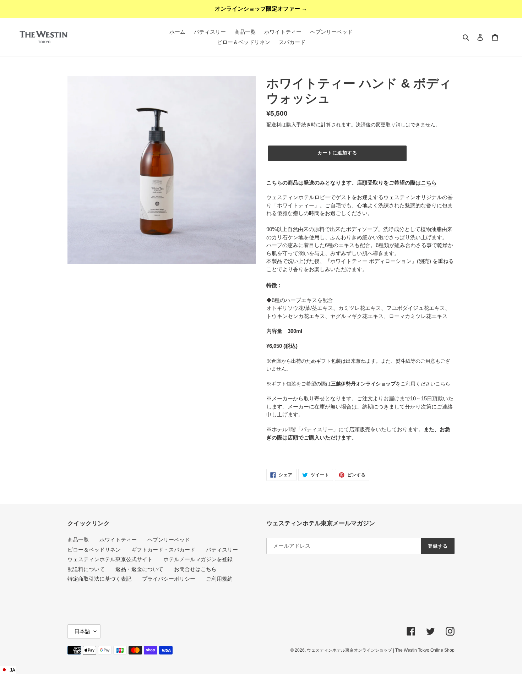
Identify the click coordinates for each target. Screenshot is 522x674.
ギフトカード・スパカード (163, 550)
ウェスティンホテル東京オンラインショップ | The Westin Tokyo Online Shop (381, 650)
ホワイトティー (118, 540)
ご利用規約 (219, 579)
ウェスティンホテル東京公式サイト (110, 559)
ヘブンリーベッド (168, 540)
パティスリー (222, 550)
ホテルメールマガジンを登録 (198, 559)
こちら (429, 183)
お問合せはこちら (195, 569)
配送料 (273, 124)
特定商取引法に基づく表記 (99, 579)
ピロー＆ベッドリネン (94, 550)
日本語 (82, 631)
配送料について (86, 569)
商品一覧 (78, 540)
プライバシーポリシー (168, 579)
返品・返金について (139, 569)
